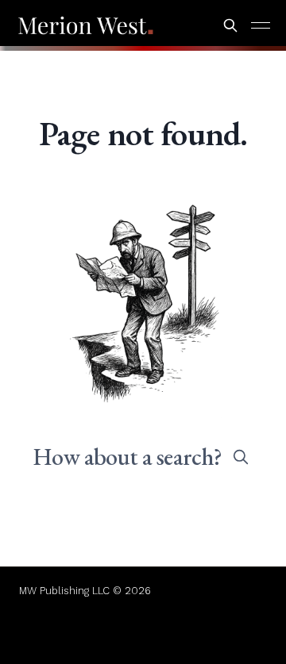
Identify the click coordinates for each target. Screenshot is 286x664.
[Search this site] (230, 25)
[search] (240, 457)
